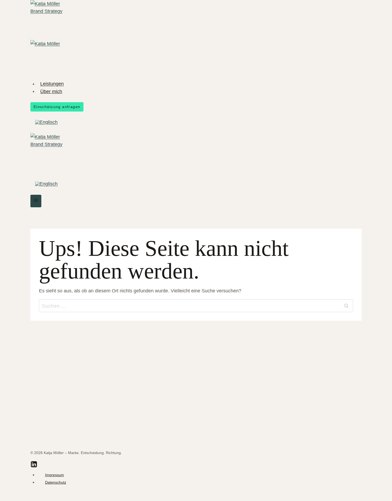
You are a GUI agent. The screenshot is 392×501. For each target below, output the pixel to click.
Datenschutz (55, 482)
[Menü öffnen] (35, 201)
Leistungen (52, 83)
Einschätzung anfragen (57, 107)
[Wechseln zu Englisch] (46, 122)
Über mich (51, 91)
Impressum (54, 475)
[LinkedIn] (33, 465)
